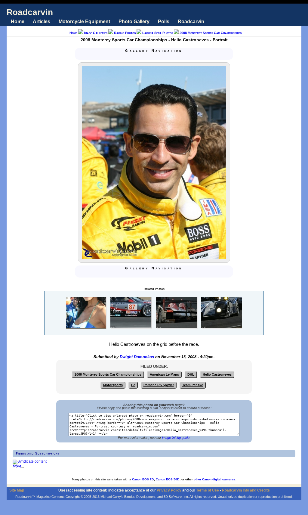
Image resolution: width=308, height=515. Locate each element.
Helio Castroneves (217, 374)
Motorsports (113, 385)
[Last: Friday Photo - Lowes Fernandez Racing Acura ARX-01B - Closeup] (168, 56)
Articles (41, 21)
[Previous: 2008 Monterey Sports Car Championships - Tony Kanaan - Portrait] (146, 56)
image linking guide (175, 437)
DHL (190, 374)
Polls (163, 21)
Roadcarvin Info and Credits (246, 490)
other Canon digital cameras (214, 479)
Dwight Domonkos (137, 357)
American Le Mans (164, 374)
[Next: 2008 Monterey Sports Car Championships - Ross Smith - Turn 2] (161, 56)
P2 (133, 385)
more (17, 466)
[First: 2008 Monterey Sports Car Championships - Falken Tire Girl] (139, 56)
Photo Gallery (134, 21)
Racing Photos (125, 33)
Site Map (16, 490)
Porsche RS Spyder (158, 385)
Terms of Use (207, 490)
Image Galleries (95, 33)
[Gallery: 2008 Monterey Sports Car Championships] (154, 56)
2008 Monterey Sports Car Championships (211, 33)
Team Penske (192, 385)
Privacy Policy (169, 490)
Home (17, 21)
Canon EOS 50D (167, 479)
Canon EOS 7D (143, 479)
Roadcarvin (30, 12)
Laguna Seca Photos (157, 33)
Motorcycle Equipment (84, 21)
